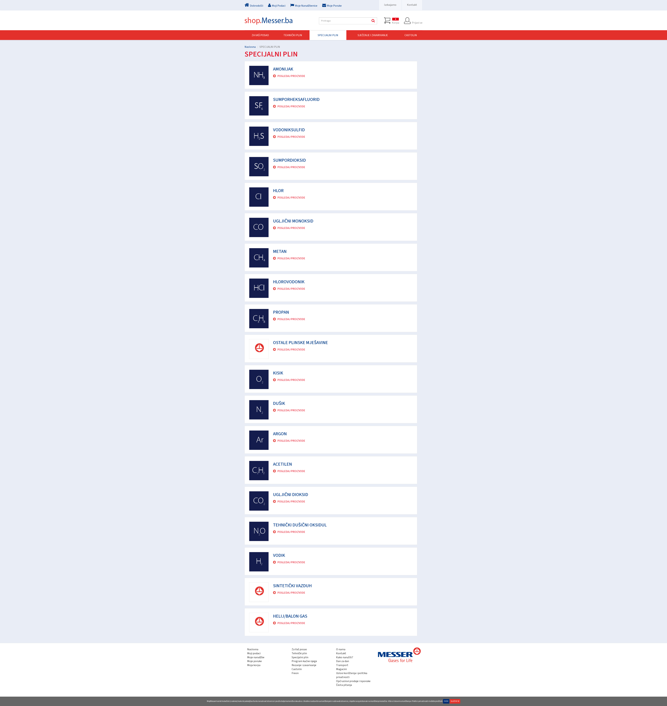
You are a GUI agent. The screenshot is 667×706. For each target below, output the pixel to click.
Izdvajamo (390, 5)
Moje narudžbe (255, 657)
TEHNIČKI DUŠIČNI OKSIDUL (300, 525)
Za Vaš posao (260, 35)
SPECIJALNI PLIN (328, 35)
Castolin (297, 669)
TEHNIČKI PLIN (292, 35)
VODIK (279, 555)
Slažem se (455, 701)
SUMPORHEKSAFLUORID (296, 99)
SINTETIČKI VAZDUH (292, 586)
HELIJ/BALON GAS (290, 616)
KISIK (278, 373)
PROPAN (281, 312)
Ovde (446, 701)
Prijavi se (417, 22)
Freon (295, 673)
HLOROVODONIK (288, 282)
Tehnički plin (299, 653)
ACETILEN (282, 464)
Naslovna (250, 47)
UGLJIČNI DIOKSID (290, 494)
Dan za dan (342, 661)
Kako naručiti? (344, 657)
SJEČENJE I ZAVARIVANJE (373, 35)
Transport (342, 665)
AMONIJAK (283, 69)
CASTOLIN (411, 35)
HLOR (278, 190)
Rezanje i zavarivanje (304, 665)
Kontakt (412, 5)
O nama (340, 649)
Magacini (341, 669)
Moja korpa (253, 665)
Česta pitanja (344, 685)
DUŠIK (279, 403)
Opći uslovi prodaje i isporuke (353, 681)
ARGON (280, 434)
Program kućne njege (304, 661)
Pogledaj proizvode (291, 76)
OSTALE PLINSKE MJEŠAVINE (300, 342)
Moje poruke (254, 661)
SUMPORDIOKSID (289, 160)
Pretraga (372, 20)
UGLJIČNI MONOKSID (293, 221)
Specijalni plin (300, 657)
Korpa (395, 21)
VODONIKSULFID (289, 130)
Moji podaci (254, 653)
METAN (280, 251)
